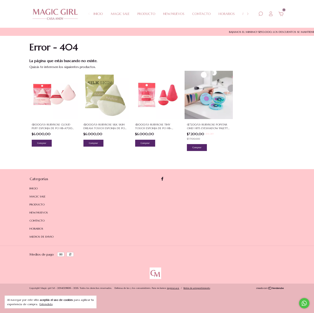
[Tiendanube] (270, 289)
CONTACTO (201, 14)
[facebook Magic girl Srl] (162, 179)
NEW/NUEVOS (173, 14)
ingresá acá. (173, 288)
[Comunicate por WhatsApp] (304, 303)
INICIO (98, 14)
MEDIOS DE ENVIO (41, 236)
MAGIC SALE (120, 14)
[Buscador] (261, 14)
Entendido (46, 304)
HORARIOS (227, 14)
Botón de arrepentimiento (196, 288)
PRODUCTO (146, 14)
